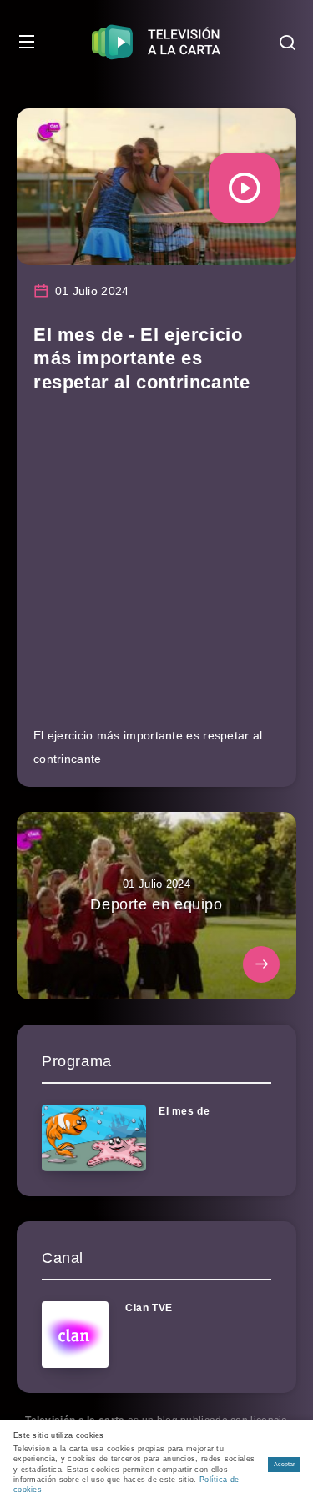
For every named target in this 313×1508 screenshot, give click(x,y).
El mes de (184, 1111)
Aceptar (284, 1464)
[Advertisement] (156, 567)
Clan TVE (149, 1308)
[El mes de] (94, 1138)
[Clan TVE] (75, 1334)
